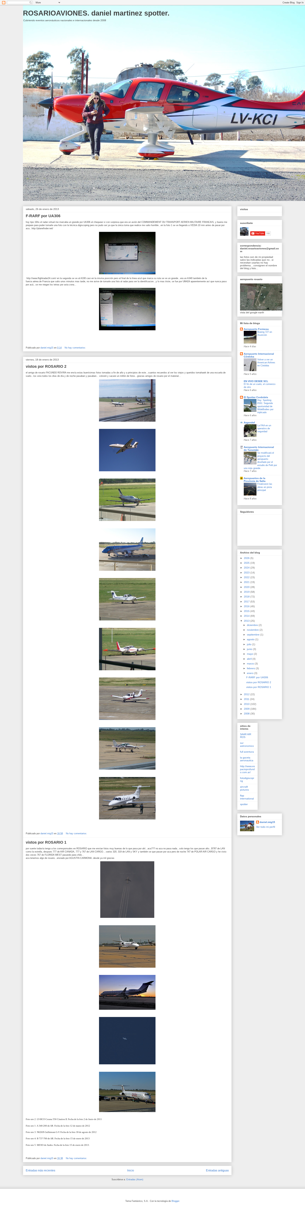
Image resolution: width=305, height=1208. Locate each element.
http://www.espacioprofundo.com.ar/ (247, 769)
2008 (247, 713)
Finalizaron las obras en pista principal (264, 487)
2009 (247, 708)
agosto (251, 639)
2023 (247, 572)
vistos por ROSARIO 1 (46, 842)
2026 (247, 558)
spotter (244, 804)
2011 (247, 699)
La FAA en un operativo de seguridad (264, 428)
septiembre (253, 634)
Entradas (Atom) (134, 1179)
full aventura (247, 751)
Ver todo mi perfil (265, 826)
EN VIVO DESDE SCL (256, 381)
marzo (251, 663)
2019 (247, 591)
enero (250, 673)
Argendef (249, 422)
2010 (247, 704)
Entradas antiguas (217, 1170)
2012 (247, 694)
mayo (250, 653)
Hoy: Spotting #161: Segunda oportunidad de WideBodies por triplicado (265, 406)
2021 (247, 582)
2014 (247, 615)
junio (250, 649)
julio (249, 644)
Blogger (175, 1201)
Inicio (130, 1170)
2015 (247, 611)
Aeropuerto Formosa (256, 329)
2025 (247, 562)
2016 (247, 606)
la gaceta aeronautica (246, 759)
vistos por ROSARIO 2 (46, 366)
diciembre (253, 625)
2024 (247, 567)
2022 (247, 577)
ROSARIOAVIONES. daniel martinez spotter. (96, 13)
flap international (247, 797)
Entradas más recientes (40, 1170)
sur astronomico (247, 744)
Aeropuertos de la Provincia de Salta (254, 479)
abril (249, 658)
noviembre (253, 629)
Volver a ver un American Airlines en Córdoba (266, 362)
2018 (247, 596)
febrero (251, 668)
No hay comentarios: (75, 347)
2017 (247, 601)
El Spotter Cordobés (256, 397)
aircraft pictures (244, 788)
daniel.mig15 (267, 822)
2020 (247, 587)
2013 (247, 620)
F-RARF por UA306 (43, 216)
